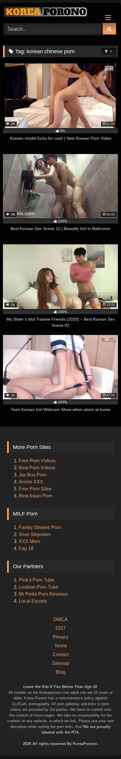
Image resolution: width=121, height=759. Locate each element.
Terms (60, 645)
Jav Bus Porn (33, 474)
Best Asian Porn (35, 495)
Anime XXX (31, 481)
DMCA (60, 619)
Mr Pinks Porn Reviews (44, 594)
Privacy (60, 636)
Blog (60, 672)
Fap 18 (26, 548)
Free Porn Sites (35, 488)
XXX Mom (30, 541)
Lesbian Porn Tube (38, 587)
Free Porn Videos (37, 460)
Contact (61, 654)
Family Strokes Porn (40, 527)
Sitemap (60, 663)
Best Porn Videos (37, 467)
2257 (60, 628)
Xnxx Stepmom (35, 534)
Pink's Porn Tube (36, 580)
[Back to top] (108, 730)
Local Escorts (33, 601)
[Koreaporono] (49, 12)
